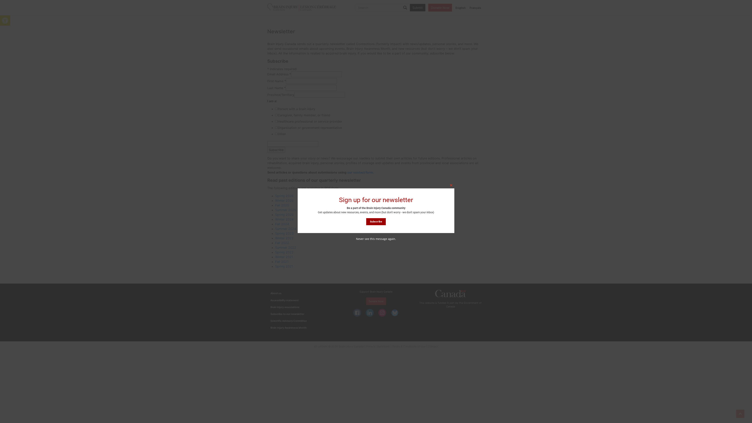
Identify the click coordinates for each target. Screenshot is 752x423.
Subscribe (376, 221)
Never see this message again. (376, 239)
